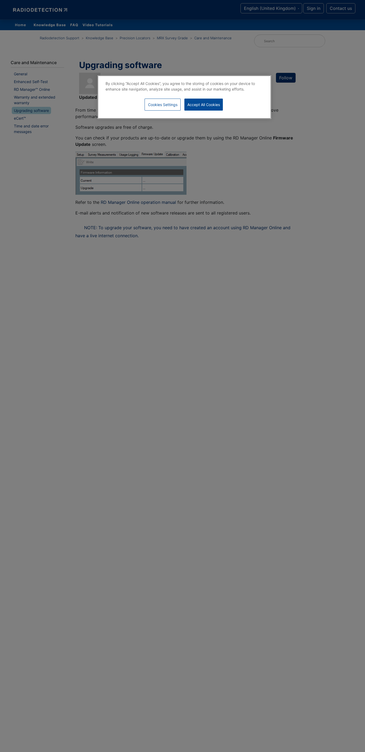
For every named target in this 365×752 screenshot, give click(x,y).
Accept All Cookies (203, 104)
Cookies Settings (162, 104)
